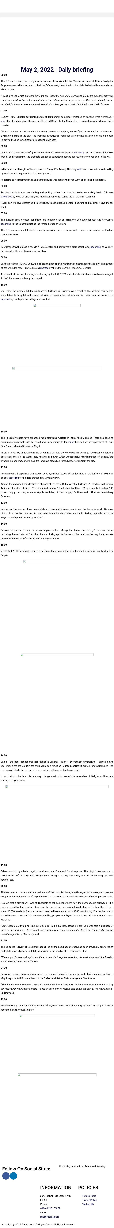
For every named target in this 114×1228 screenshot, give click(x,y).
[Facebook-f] (6, 1176)
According (79, 152)
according (6, 223)
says (3, 121)
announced (6, 196)
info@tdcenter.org (49, 1216)
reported (44, 268)
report (71, 442)
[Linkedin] (13, 1176)
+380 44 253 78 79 (50, 1208)
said (79, 169)
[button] (57, 15)
